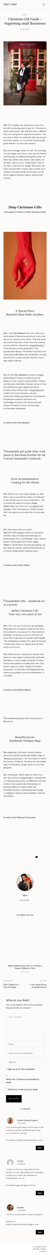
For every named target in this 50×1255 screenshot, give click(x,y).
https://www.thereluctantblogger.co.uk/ (22, 1224)
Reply (40, 1148)
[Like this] (34, 858)
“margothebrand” (36, 345)
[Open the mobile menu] (44, 4)
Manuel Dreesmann (16, 781)
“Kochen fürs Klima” (33, 544)
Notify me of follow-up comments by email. (22, 1081)
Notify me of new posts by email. (23, 1089)
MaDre (10, 793)
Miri (25, 895)
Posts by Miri (24, 900)
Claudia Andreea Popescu (27, 1120)
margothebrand (36, 390)
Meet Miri (10, 4)
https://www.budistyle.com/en (30, 1140)
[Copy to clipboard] (29, 858)
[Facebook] (15, 858)
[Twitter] (20, 858)
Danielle (20, 1207)
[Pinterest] (24, 858)
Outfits (24, 15)
